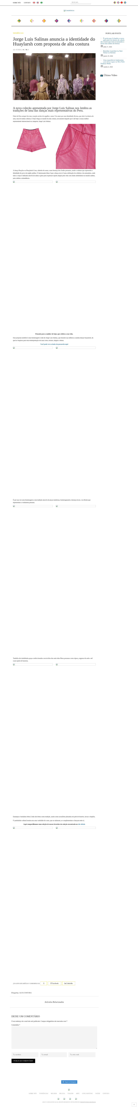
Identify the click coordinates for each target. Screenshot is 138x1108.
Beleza (56, 20)
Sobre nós (17, 3)
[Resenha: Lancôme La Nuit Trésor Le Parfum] (102, 51)
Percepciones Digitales (88, 1102)
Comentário (15, 1025)
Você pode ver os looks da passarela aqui (54, 344)
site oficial (81, 824)
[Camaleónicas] (69, 10)
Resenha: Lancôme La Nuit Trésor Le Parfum (112, 52)
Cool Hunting (94, 20)
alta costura (25, 993)
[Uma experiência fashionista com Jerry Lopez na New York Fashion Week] (102, 61)
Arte (81, 20)
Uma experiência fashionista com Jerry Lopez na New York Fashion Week (113, 62)
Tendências (31, 20)
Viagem (69, 20)
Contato (27, 3)
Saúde (106, 20)
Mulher (44, 20)
